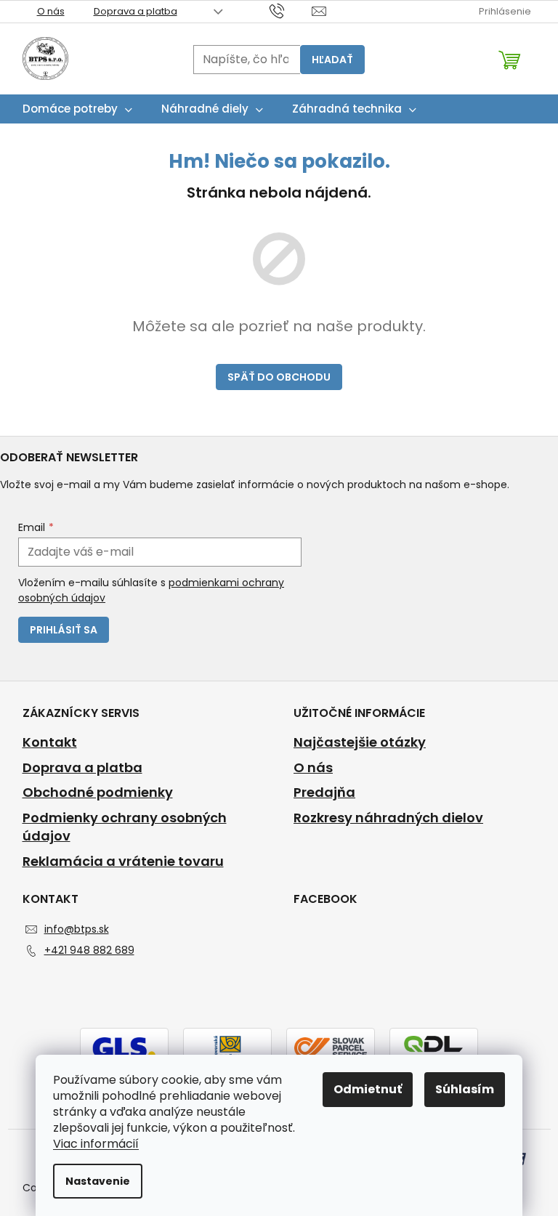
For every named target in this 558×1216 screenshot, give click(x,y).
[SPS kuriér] (330, 1046)
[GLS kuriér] (124, 1046)
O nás (51, 11)
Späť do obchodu (279, 377)
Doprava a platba (135, 11)
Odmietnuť (367, 1089)
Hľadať (332, 59)
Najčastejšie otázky (360, 742)
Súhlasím (464, 1089)
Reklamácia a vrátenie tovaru (123, 861)
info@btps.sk (76, 929)
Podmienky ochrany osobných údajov (125, 827)
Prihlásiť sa (63, 630)
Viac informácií (96, 1143)
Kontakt (50, 742)
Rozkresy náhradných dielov (388, 818)
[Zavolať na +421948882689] (291, 10)
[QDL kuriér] (433, 1046)
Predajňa (324, 792)
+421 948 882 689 (89, 950)
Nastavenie (97, 1181)
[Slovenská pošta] (227, 1046)
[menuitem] (77, 108)
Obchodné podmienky (98, 792)
